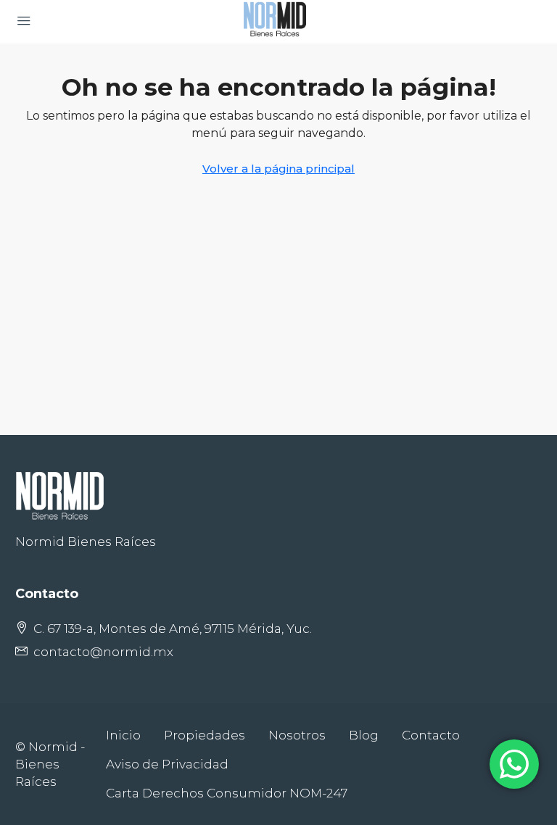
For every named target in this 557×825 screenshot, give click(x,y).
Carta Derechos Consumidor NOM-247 (226, 793)
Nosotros (297, 735)
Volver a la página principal (278, 168)
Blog (364, 735)
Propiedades (204, 735)
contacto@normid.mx (103, 651)
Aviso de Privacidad (167, 764)
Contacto (431, 735)
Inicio (123, 735)
